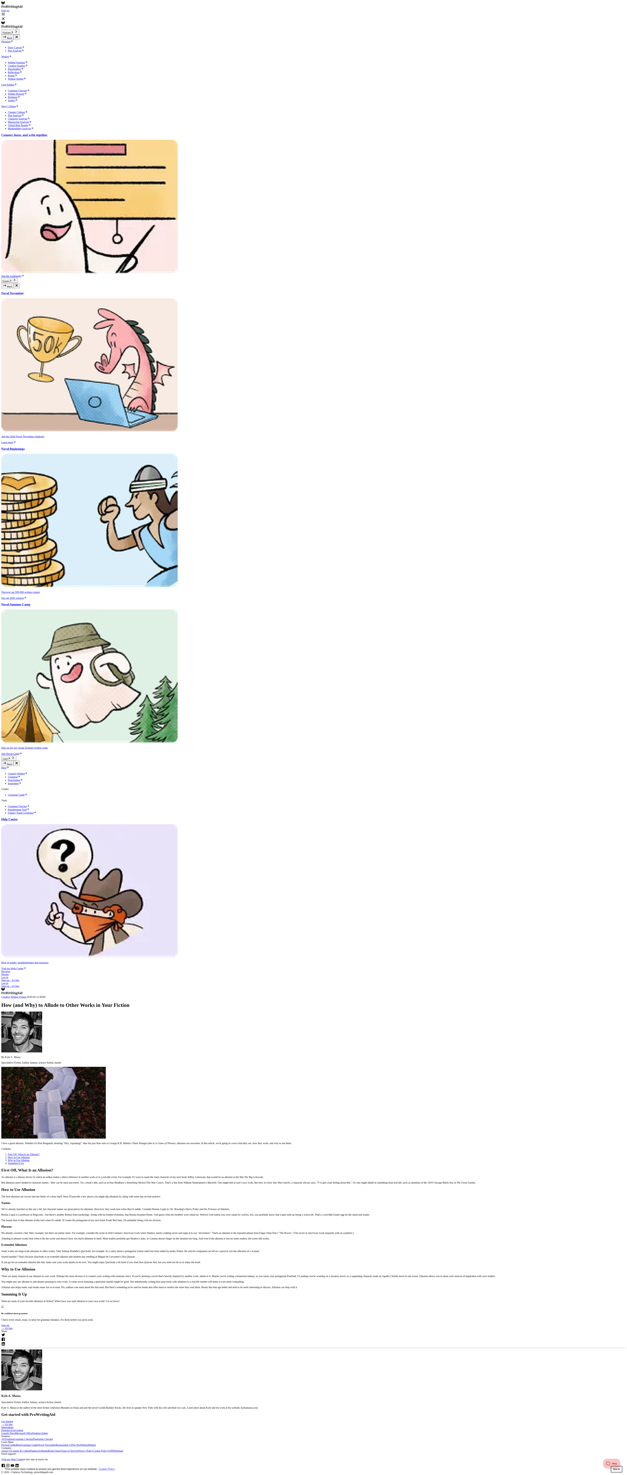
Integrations (7, 1427)
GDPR (111, 1450)
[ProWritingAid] (313, 5)
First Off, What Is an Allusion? (24, 1154)
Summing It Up (16, 1163)
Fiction (23, 997)
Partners (34, 1450)
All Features (7, 1439)
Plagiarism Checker (43, 1439)
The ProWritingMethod (84, 1445)
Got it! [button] (616, 1469)
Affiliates (43, 1450)
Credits (12, 1445)
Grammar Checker (23, 1439)
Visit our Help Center (12, 1459)
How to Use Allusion (19, 1157)
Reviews (5, 971)
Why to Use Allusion (19, 1160)
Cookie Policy (100, 1450)
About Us (6, 1450)
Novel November (47, 1445)
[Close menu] (16, 37)
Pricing (5, 974)
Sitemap (119, 1450)
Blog (18, 1445)
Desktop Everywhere (12, 1430)
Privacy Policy (85, 1450)
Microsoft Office (23, 1433)
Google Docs (8, 1433)
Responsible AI (64, 1445)
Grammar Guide (29, 1445)
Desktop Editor (40, 1433)
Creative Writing (10, 997)
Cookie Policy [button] (107, 1469)
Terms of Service (69, 1450)
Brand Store (54, 1450)
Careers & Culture (20, 1450)
